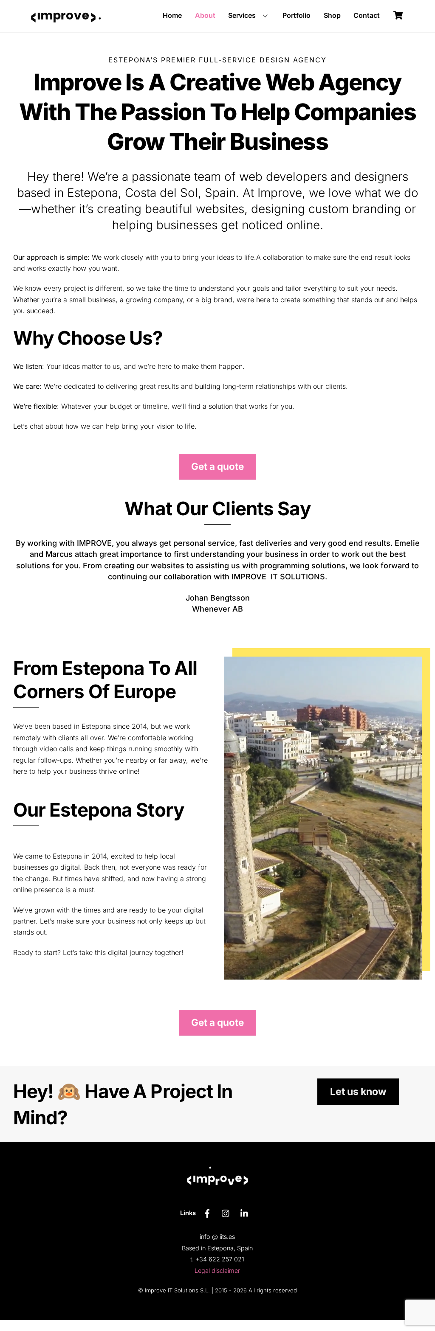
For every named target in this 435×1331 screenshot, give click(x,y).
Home (172, 15)
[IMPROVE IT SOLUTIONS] (63, 29)
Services (242, 15)
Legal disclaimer (217, 1281)
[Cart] (398, 15)
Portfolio (296, 15)
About (205, 15)
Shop (332, 15)
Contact (366, 15)
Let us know (358, 1103)
